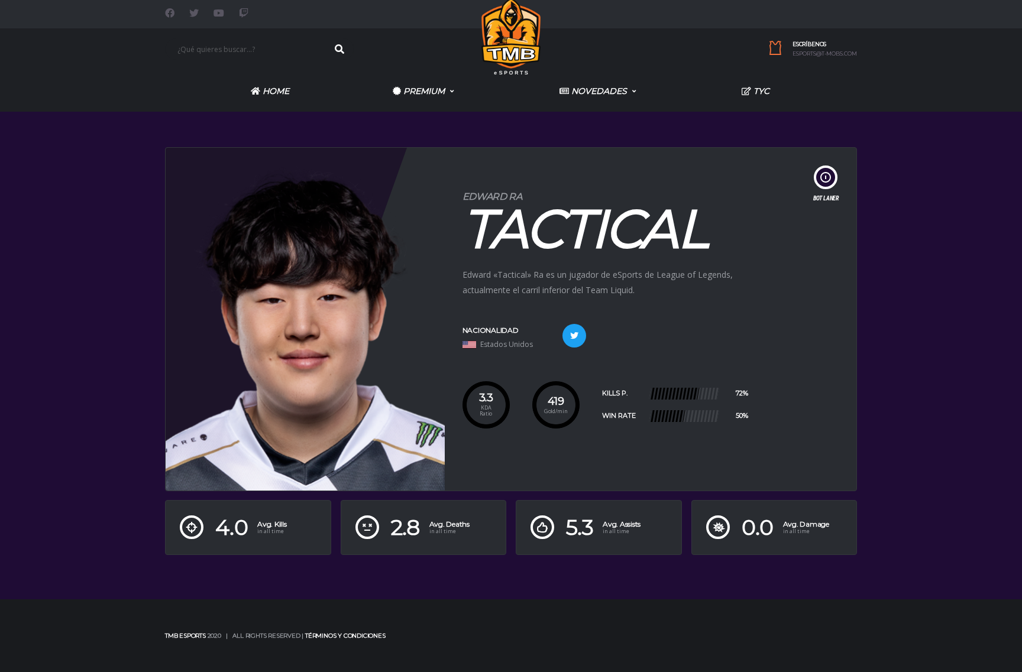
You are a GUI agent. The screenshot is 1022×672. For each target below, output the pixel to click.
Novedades (598, 91)
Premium (423, 91)
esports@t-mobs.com (825, 54)
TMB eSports (185, 635)
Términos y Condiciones (345, 635)
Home (274, 91)
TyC (760, 91)
